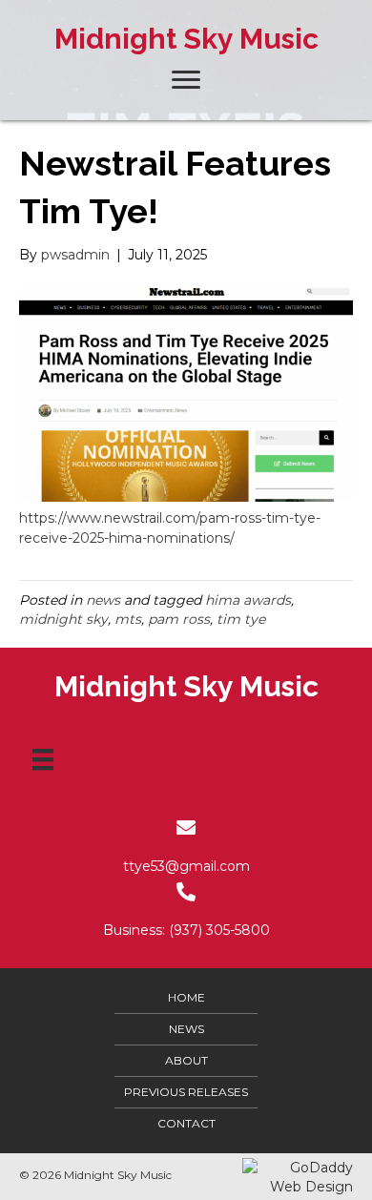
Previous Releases (186, 1092)
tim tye (241, 619)
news (103, 600)
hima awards (248, 600)
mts (127, 619)
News (186, 1029)
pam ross (179, 619)
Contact (186, 1123)
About (186, 1060)
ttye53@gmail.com (186, 866)
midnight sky (63, 619)
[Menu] (43, 759)
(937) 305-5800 (219, 930)
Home (186, 997)
